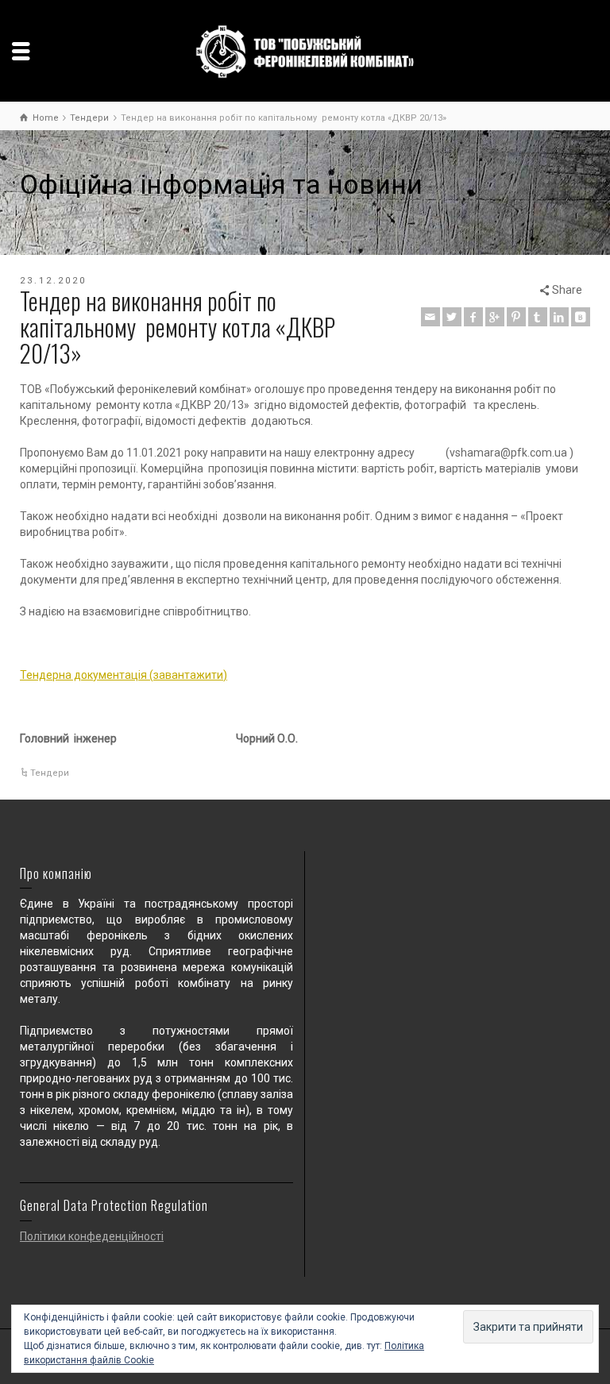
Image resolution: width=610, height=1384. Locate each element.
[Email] (430, 316)
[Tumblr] (537, 316)
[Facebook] (473, 316)
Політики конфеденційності (92, 1236)
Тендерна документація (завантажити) (123, 675)
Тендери (49, 773)
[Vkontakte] (580, 316)
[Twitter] (451, 316)
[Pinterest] (516, 316)
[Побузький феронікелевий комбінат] (305, 50)
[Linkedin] (559, 316)
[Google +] (494, 316)
